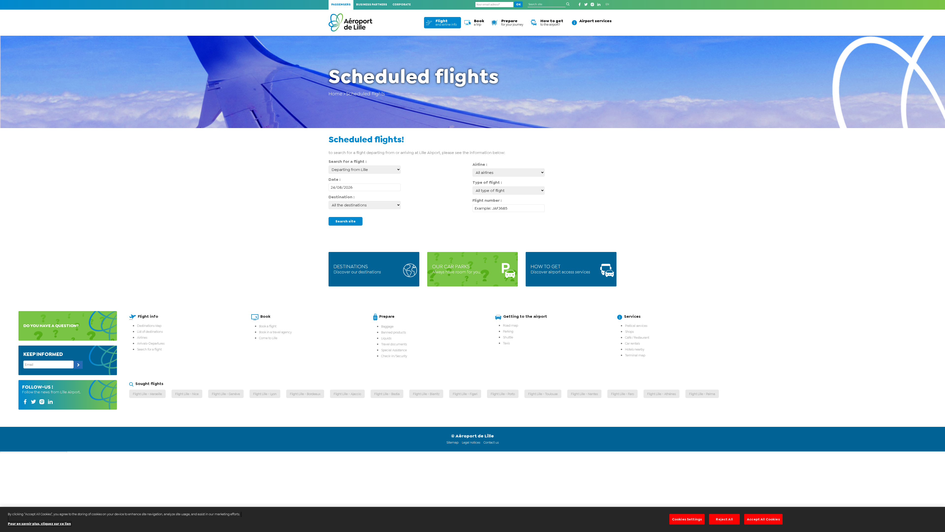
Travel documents (394, 344)
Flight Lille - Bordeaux (305, 394)
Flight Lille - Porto (503, 394)
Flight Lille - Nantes (584, 394)
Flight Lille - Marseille (147, 394)
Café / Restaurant (637, 337)
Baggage (387, 326)
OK (518, 4)
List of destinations (150, 332)
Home (335, 93)
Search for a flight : (348, 161)
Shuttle (508, 337)
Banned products (393, 332)
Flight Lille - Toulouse (543, 394)
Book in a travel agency (275, 332)
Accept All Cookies (763, 519)
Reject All (724, 519)
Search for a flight (149, 349)
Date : (335, 179)
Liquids (386, 338)
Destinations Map (149, 326)
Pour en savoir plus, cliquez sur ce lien (39, 524)
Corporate (402, 4)
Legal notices (471, 442)
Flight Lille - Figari (465, 394)
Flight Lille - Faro (622, 394)
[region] (472, 519)
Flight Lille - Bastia (387, 394)
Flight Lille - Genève (226, 394)
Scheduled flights (365, 93)
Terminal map (635, 355)
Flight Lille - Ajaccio (347, 394)
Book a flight (267, 326)
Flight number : (487, 200)
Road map (510, 325)
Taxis (506, 343)
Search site (345, 221)
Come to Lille (268, 338)
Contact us (491, 442)
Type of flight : (487, 182)
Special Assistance (394, 350)
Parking (508, 331)
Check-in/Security (394, 356)
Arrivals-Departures (150, 343)
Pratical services (636, 326)
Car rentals (632, 343)
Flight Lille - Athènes (661, 394)
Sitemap (452, 442)
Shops (629, 332)
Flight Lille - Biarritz (426, 394)
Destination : (342, 197)
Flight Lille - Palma (702, 394)
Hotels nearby (634, 349)
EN (607, 4)
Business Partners (371, 4)
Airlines (142, 337)
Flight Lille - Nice (187, 394)
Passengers (341, 4)
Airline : (479, 164)
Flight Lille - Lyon (265, 394)
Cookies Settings (687, 519)
